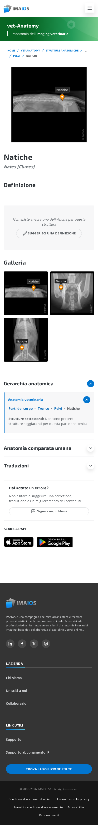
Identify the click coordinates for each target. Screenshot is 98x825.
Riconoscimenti (49, 815)
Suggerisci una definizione (52, 233)
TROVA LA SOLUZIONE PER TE (49, 769)
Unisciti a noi (16, 690)
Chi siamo (14, 678)
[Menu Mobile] (89, 8)
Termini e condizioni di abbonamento (38, 807)
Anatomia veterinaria (25, 399)
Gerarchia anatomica (29, 383)
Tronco (44, 408)
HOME (11, 50)
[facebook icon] (22, 643)
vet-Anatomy (30, 50)
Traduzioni (16, 465)
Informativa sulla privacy (73, 799)
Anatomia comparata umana (37, 448)
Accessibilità (76, 807)
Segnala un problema (52, 511)
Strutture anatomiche (62, 50)
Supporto (13, 739)
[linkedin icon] (10, 643)
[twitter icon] (34, 643)
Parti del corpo (21, 408)
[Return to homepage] (21, 603)
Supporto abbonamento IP (27, 752)
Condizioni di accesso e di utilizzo (30, 799)
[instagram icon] (46, 643)
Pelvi (16, 55)
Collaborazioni (17, 703)
